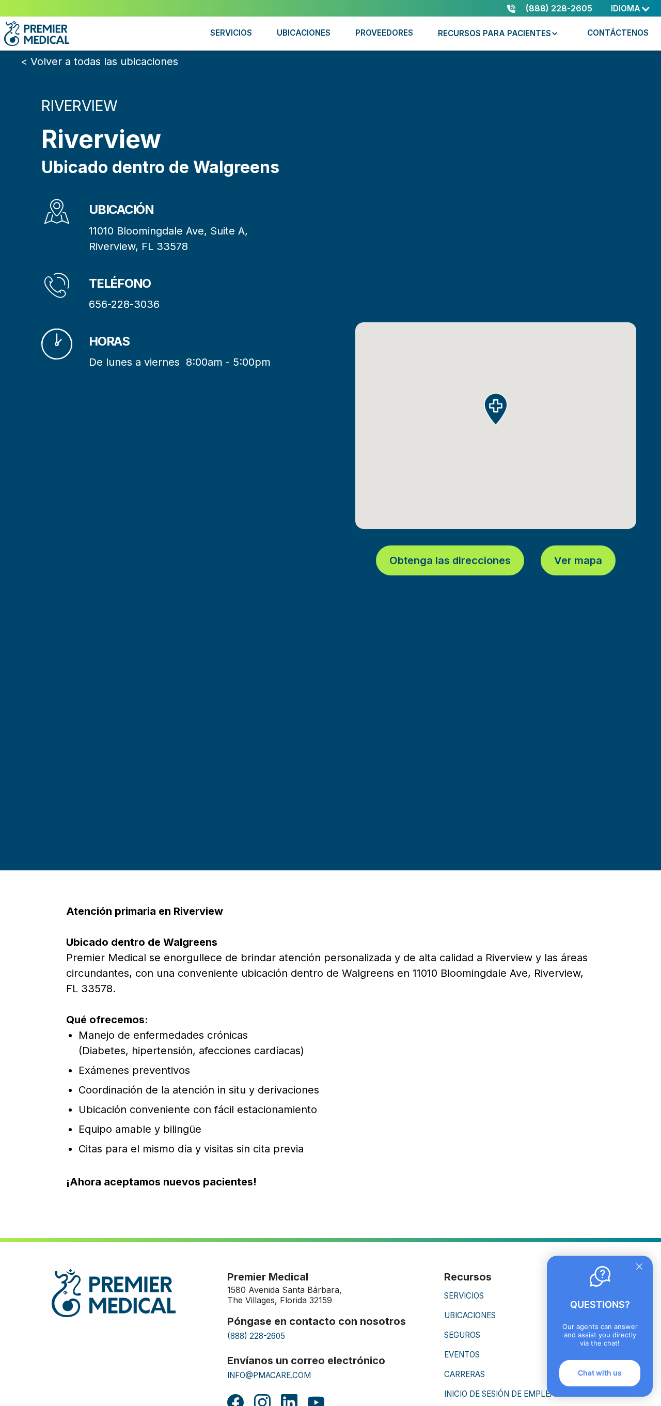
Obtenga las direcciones (450, 560)
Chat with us (600, 1372)
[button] (631, 9)
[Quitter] (639, 1267)
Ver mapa (578, 560)
